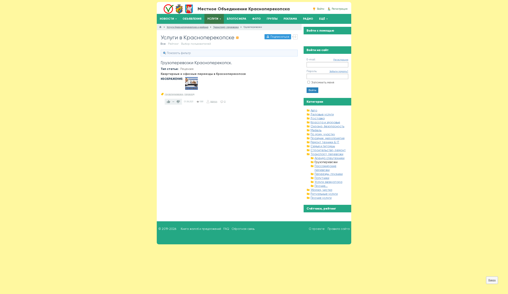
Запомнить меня (322, 82)
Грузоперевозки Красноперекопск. (196, 62)
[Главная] (160, 27)
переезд (189, 94)
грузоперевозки (174, 94)
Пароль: (312, 71)
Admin (213, 101)
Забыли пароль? (338, 71)
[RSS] (237, 37)
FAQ (226, 229)
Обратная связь (243, 229)
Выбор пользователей (196, 43)
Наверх (492, 280)
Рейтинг (173, 43)
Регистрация (340, 59)
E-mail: (311, 59)
